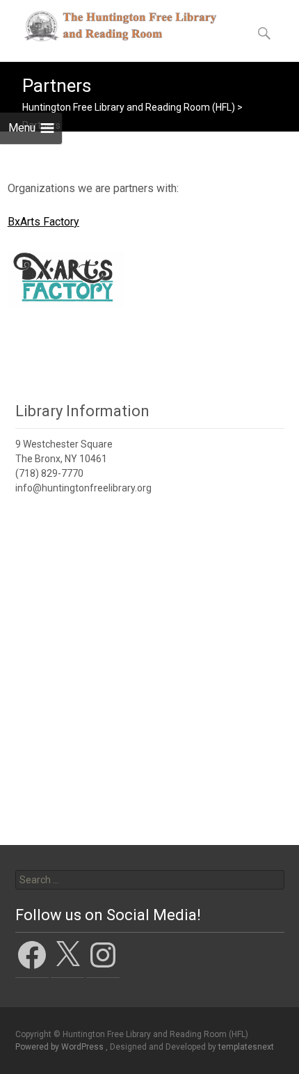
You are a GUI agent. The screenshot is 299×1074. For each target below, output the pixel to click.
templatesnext (246, 1047)
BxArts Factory (43, 221)
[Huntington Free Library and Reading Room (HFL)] (108, 28)
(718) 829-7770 (49, 473)
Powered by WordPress (60, 1047)
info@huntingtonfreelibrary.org (83, 487)
